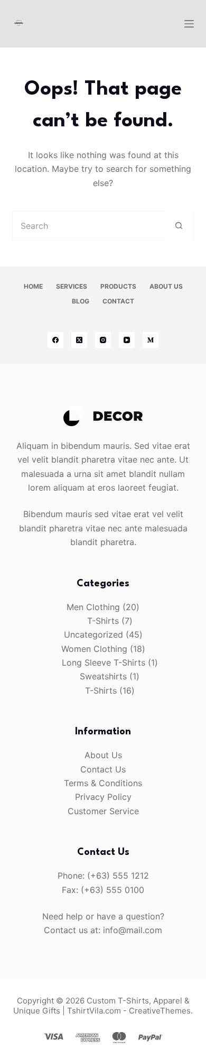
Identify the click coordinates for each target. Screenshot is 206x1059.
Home (33, 286)
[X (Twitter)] (79, 340)
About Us (166, 286)
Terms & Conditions (103, 783)
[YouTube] (127, 340)
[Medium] (150, 340)
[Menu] (189, 24)
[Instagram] (103, 340)
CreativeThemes (160, 1011)
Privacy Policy (103, 796)
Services (71, 286)
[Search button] (178, 225)
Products (118, 286)
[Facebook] (55, 340)
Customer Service (103, 811)
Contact (118, 301)
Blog (80, 301)
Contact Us (103, 769)
